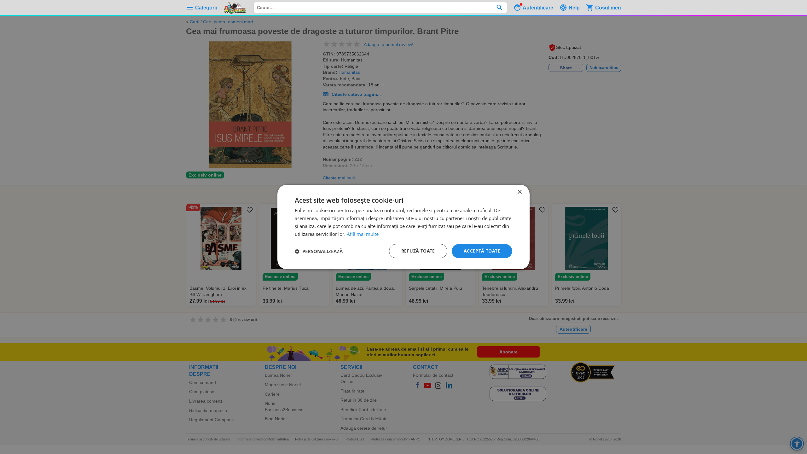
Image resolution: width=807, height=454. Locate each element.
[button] (319, 251)
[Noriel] (235, 7)
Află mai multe (363, 234)
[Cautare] (499, 7)
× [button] (519, 192)
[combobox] (380, 7)
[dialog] (403, 227)
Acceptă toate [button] (482, 251)
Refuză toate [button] (418, 251)
